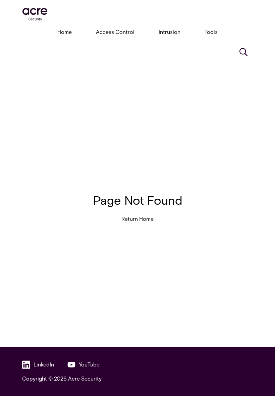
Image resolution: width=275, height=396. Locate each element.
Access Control (115, 32)
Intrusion (169, 32)
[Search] (243, 52)
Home (64, 32)
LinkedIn (44, 364)
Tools (211, 32)
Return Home (137, 218)
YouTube (89, 364)
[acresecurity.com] (137, 14)
